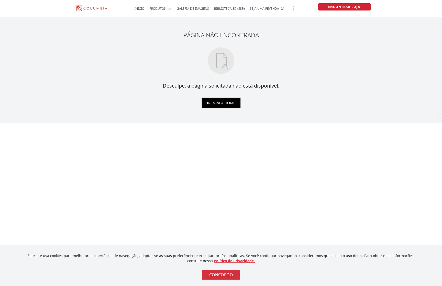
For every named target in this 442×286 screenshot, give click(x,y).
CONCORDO (221, 275)
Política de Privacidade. (234, 260)
